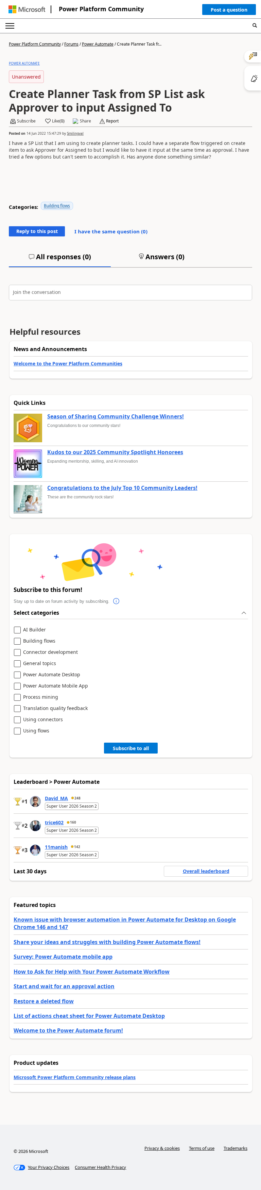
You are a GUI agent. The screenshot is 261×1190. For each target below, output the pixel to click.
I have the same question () (110, 231)
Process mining (40, 697)
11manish (56, 847)
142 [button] (77, 846)
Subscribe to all (131, 748)
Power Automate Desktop (51, 675)
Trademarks (235, 1148)
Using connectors (43, 720)
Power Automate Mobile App (55, 686)
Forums (71, 44)
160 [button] (73, 822)
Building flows (57, 206)
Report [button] (112, 121)
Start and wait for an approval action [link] (64, 986)
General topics (39, 663)
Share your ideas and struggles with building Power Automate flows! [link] (107, 942)
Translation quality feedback (55, 708)
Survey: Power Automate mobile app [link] (63, 956)
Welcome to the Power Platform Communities (68, 363)
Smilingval (75, 133)
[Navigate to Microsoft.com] (26, 9)
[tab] (60, 259)
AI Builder (34, 630)
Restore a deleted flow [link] (44, 1001)
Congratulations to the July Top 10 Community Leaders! (122, 488)
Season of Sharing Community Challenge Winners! (115, 417)
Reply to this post (37, 231)
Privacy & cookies (162, 1148)
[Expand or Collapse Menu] (10, 26)
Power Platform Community (101, 9)
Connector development (50, 652)
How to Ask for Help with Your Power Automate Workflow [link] (92, 971)
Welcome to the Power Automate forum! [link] (68, 1030)
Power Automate (98, 44)
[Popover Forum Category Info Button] (116, 601)
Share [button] (85, 121)
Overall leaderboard (206, 871)
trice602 (54, 822)
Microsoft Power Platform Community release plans (75, 1077)
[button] (229, 11)
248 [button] (77, 798)
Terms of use (201, 1148)
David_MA (56, 798)
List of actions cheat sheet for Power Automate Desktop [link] (89, 1016)
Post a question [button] (229, 9)
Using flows (36, 731)
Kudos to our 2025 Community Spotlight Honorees (115, 452)
